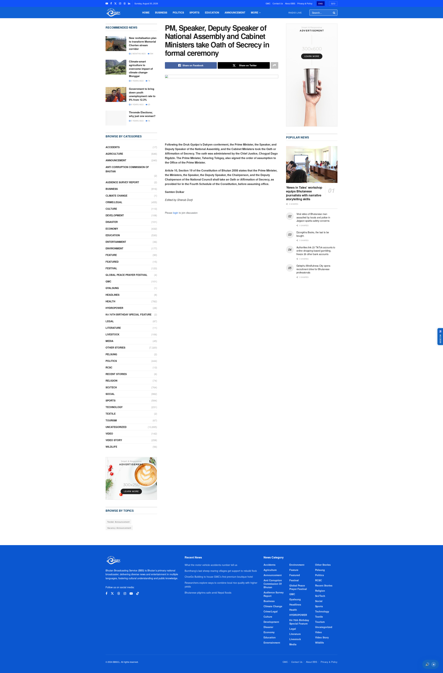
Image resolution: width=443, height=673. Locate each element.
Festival (111, 268)
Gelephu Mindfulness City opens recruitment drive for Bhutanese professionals (313, 269)
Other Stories (115, 347)
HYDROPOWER (114, 308)
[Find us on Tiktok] (137, 593)
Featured (112, 261)
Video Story (114, 440)
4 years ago (137, 80)
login (175, 212)
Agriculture (114, 153)
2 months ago (138, 53)
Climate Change (116, 195)
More (254, 12)
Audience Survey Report (122, 182)
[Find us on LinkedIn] (129, 3)
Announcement (235, 12)
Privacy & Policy (304, 3)
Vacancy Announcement (119, 527)
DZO (333, 3)
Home (146, 12)
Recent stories (116, 374)
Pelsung (111, 354)
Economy (112, 228)
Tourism (111, 420)
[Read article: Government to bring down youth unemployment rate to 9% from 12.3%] (116, 94)
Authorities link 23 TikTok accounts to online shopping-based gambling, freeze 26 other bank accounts (315, 251)
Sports (194, 12)
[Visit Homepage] (113, 12)
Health (110, 301)
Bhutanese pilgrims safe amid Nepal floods (208, 592)
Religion (111, 380)
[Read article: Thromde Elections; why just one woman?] (116, 118)
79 (148, 80)
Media (109, 341)
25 (148, 104)
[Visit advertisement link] (131, 478)
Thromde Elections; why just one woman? (142, 114)
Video (109, 433)
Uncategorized (116, 427)
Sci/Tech (111, 387)
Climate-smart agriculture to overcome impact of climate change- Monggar (141, 69)
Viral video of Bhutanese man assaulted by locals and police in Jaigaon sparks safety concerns (313, 217)
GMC (268, 3)
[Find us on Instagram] (120, 3)
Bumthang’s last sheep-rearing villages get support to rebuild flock (221, 570)
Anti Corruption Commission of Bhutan (127, 169)
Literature (113, 327)
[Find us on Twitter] (115, 3)
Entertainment (116, 241)
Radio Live (295, 12)
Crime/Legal (114, 202)
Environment (114, 248)
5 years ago (137, 120)
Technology (114, 407)
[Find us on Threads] (125, 3)
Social (110, 394)
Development (115, 215)
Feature (111, 255)
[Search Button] (334, 13)
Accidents (113, 147)
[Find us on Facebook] (111, 3)
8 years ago (137, 104)
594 (151, 53)
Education (212, 12)
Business (161, 12)
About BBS (290, 3)
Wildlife (111, 446)
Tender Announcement (118, 521)
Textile (111, 413)
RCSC (109, 367)
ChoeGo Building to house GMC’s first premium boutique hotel (219, 576)
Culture (111, 208)
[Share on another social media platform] (274, 65)
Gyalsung (112, 288)
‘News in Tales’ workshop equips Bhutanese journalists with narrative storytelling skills (304, 193)
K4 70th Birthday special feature (128, 314)
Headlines (112, 294)
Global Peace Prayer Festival (126, 275)
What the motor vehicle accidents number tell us (211, 565)
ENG (320, 3)
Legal (110, 321)
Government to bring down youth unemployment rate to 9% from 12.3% (142, 94)
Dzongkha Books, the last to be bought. (312, 234)
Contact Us (278, 3)
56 (148, 120)
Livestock (112, 334)
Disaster (112, 222)
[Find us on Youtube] (107, 3)
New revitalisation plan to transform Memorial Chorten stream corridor (142, 43)
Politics (178, 12)
